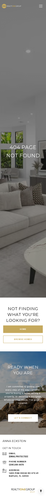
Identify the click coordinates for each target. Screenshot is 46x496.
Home (23, 329)
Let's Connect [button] (23, 418)
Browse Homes (23, 339)
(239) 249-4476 (16, 464)
